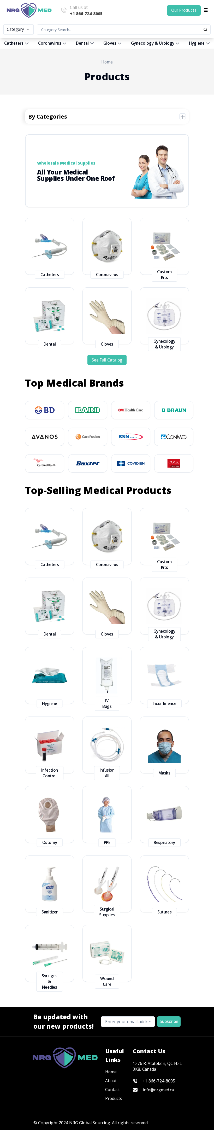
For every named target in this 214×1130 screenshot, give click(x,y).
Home (107, 62)
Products (113, 1098)
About (111, 1081)
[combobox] (18, 29)
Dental (82, 43)
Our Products (184, 10)
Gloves (109, 43)
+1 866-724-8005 (159, 1081)
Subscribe (169, 1021)
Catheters (13, 43)
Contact (112, 1089)
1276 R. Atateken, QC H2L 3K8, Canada (157, 1066)
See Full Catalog (107, 360)
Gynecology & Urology (152, 43)
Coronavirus (49, 43)
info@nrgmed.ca (158, 1090)
